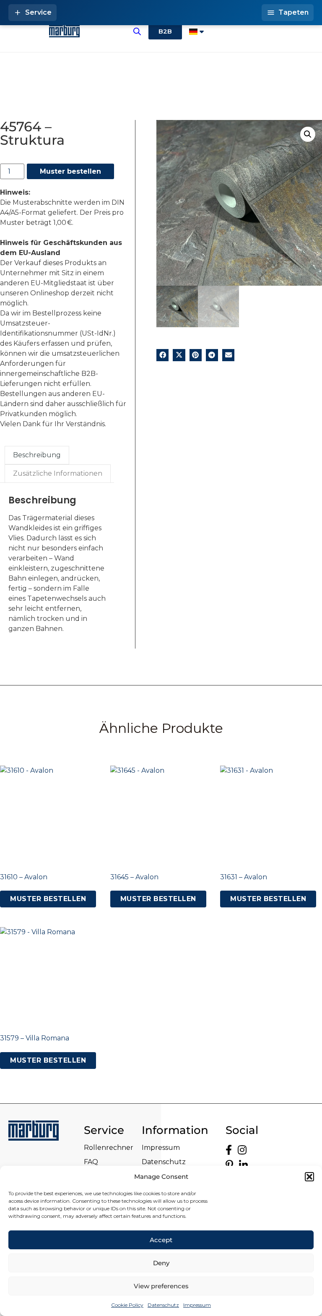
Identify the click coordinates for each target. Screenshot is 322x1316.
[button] (309, 1177)
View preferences (161, 1286)
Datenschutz (163, 1305)
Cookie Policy (127, 1305)
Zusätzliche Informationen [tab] (57, 473)
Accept (161, 1240)
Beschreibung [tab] (37, 455)
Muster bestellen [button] (48, 899)
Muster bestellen (70, 171)
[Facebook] (229, 1150)
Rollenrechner (108, 1148)
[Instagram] (242, 1150)
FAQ (91, 1162)
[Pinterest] (229, 1165)
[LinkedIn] (243, 1165)
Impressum (197, 1305)
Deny (161, 1263)
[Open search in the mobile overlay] (137, 31)
